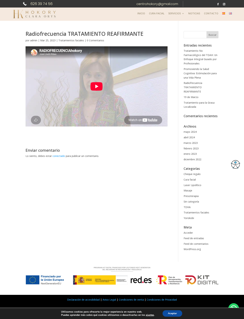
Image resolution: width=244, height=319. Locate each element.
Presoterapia (191, 196)
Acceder (188, 232)
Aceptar (172, 313)
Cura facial (190, 179)
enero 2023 (190, 153)
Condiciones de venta (131, 299)
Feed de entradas (194, 238)
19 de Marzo (191, 97)
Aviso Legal (109, 299)
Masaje (188, 190)
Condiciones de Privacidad (162, 299)
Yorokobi (189, 218)
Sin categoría (191, 201)
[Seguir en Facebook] (218, 4)
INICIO (141, 13)
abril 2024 (189, 137)
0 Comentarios (95, 40)
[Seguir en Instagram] (224, 4)
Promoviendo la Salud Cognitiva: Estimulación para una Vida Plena (200, 73)
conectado (59, 156)
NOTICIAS (194, 13)
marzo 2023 (191, 143)
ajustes (150, 315)
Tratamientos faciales (71, 40)
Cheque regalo (192, 174)
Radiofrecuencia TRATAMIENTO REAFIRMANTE (193, 87)
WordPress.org (192, 249)
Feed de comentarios (196, 243)
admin (33, 40)
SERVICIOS (174, 13)
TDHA (187, 207)
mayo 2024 (190, 131)
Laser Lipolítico (192, 185)
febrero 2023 (191, 148)
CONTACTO (211, 13)
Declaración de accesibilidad (83, 299)
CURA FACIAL (156, 13)
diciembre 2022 (192, 159)
